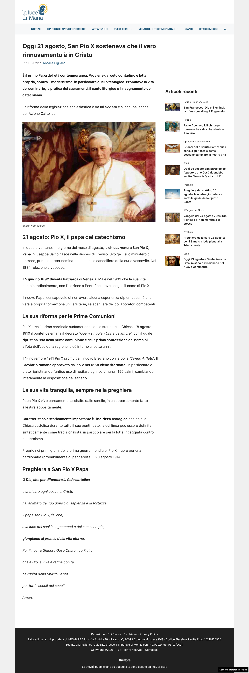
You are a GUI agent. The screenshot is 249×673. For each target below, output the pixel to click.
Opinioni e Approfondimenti (66, 28)
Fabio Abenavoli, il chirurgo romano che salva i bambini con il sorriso (204, 129)
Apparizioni (100, 28)
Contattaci (151, 649)
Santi (189, 28)
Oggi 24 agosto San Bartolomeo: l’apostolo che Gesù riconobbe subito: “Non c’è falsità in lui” (205, 172)
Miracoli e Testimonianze (157, 28)
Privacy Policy (149, 634)
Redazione (98, 634)
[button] (225, 29)
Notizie (36, 28)
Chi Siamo (114, 634)
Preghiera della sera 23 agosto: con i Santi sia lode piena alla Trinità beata (204, 241)
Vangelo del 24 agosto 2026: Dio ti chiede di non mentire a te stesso (205, 219)
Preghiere (121, 28)
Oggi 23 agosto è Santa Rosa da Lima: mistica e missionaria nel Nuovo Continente (205, 263)
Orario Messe (208, 28)
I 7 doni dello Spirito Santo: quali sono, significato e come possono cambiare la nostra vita (205, 150)
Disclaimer (130, 634)
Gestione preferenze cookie (233, 669)
